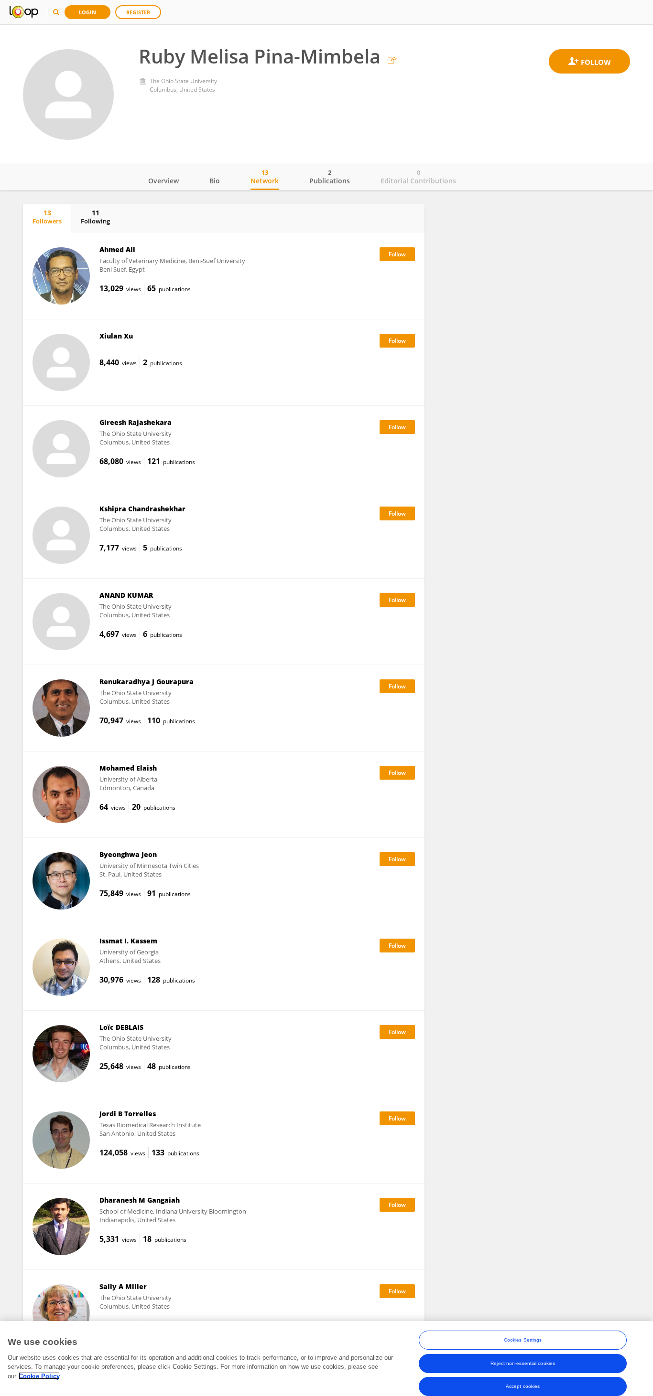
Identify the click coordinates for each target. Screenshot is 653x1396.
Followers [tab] (47, 216)
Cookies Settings (523, 1340)
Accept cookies (523, 1385)
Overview (163, 180)
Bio (214, 180)
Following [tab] (95, 216)
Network (264, 176)
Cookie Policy (39, 1375)
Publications (329, 176)
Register (138, 12)
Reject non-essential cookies (522, 1362)
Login (87, 12)
